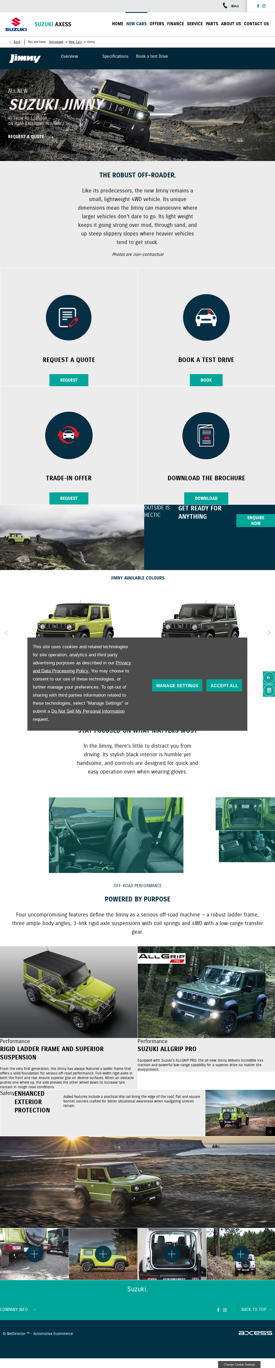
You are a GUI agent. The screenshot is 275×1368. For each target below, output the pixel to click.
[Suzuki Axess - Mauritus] (53, 24)
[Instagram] (264, 6)
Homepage (56, 42)
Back (17, 42)
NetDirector (17, 1333)
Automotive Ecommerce (53, 1333)
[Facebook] (258, 6)
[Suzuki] (16, 24)
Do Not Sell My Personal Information (88, 711)
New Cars (75, 42)
